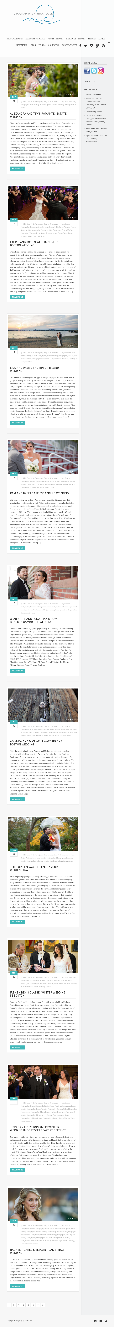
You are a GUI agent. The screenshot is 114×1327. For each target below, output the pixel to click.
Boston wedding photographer (31, 230)
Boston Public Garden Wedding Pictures (62, 227)
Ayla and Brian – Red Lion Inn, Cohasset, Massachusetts (96, 139)
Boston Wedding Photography (51, 230)
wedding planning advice (64, 861)
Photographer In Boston (37, 233)
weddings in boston (45, 987)
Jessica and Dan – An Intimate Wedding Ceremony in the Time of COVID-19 (96, 103)
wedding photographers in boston (59, 610)
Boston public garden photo (39, 227)
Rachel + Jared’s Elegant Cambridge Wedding (37, 1251)
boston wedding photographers (40, 607)
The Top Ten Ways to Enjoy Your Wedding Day (34, 868)
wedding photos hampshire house (59, 983)
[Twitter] (106, 1321)
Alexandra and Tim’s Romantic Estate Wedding (38, 115)
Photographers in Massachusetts (31, 1118)
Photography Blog (41, 102)
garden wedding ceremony (55, 105)
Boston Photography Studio (39, 481)
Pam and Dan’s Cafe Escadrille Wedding (39, 493)
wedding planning (49, 861)
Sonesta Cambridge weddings (37, 610)
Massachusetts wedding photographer (52, 1112)
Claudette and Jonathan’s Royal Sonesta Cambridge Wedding (34, 620)
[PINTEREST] (103, 46)
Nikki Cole (26, 102)
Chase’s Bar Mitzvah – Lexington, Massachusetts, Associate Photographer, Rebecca (96, 120)
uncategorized (52, 855)
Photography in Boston (50, 1118)
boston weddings (35, 980)
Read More (17, 168)
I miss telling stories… (95, 112)
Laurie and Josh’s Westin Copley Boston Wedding (34, 244)
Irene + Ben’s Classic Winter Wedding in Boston (37, 994)
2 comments (54, 977)
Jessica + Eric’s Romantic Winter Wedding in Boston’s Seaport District (38, 1129)
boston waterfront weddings (39, 729)
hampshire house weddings (51, 980)
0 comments (54, 102)
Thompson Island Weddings (59, 359)
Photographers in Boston (54, 233)
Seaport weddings (26, 1121)
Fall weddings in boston (38, 105)
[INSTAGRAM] (91, 46)
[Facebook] (100, 1321)
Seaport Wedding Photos (67, 1118)
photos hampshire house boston (36, 983)
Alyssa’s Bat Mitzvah (94, 95)
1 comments (54, 726)
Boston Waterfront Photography (59, 1106)
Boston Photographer (39, 356)
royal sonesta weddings (66, 1241)
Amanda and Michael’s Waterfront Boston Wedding (36, 743)
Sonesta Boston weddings (29, 1244)
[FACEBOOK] (80, 46)
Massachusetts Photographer (65, 484)
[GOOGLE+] (97, 46)
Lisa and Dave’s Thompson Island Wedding (34, 369)
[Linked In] (95, 1321)
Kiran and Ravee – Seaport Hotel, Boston (96, 130)
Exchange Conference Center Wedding (45, 732)
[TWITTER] (85, 46)
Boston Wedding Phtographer (45, 484)
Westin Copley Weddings (36, 236)
